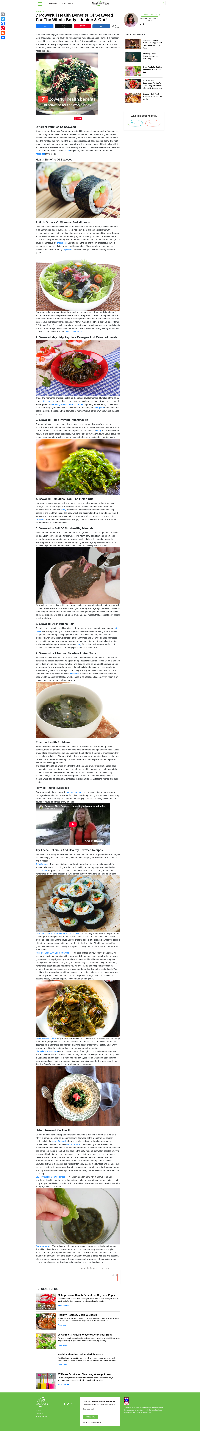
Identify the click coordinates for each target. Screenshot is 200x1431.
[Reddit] (2, 33)
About (60, 4)
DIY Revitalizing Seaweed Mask (50, 1177)
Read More (62, 1305)
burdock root (41, 870)
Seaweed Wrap (43, 1246)
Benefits (40, 11)
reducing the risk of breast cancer (67, 404)
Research (48, 401)
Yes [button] (115, 1277)
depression (68, 249)
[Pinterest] (2, 28)
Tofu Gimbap (42, 864)
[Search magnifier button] (164, 3)
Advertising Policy (41, 1416)
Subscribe (53, 4)
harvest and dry (74, 792)
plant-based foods (74, 331)
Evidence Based (149, 15)
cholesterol (62, 243)
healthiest (40, 154)
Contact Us (68, 4)
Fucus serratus (73, 1144)
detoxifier (40, 519)
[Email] (2, 14)
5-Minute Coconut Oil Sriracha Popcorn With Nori (58, 933)
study (99, 430)
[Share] (2, 37)
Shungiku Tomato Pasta (47, 1051)
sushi (67, 151)
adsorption (99, 408)
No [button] (118, 1277)
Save (79, 118)
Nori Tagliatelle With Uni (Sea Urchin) (53, 953)
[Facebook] (2, 23)
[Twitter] (2, 19)
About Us (39, 1411)
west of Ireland (59, 1141)
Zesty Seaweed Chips (46, 1038)
